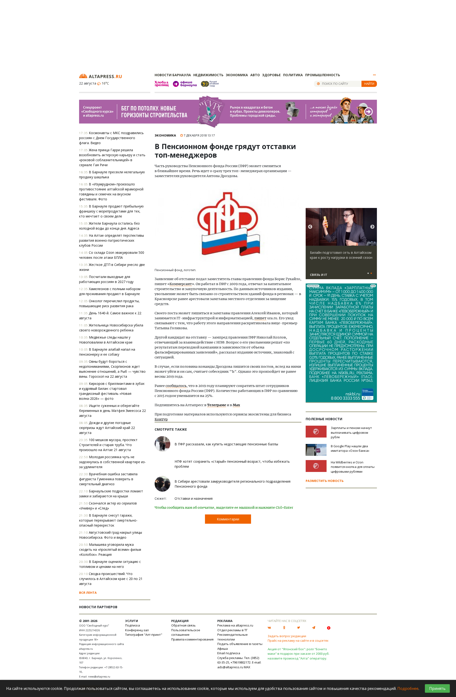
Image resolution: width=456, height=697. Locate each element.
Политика (293, 75)
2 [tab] (371, 273)
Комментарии (228, 519)
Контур (161, 419)
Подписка (132, 625)
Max (236, 405)
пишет (260, 318)
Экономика (237, 75)
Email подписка (228, 653)
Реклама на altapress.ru (235, 625)
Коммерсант (181, 284)
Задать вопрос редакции (287, 636)
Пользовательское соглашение (185, 632)
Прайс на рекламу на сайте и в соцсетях (298, 640)
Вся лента (88, 592)
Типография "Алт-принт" (143, 634)
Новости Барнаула (173, 75)
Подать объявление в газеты (239, 644)
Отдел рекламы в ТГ (232, 630)
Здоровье (271, 75)
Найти (369, 83)
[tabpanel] (341, 245)
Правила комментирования (192, 639)
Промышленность (322, 75)
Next (372, 227)
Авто (255, 75)
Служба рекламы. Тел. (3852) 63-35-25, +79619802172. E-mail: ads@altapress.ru (239, 662)
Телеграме (216, 405)
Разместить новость (325, 481)
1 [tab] (368, 273)
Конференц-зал (137, 630)
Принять (437, 688)
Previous (310, 227)
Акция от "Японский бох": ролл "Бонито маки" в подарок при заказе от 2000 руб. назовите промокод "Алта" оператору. (298, 653)
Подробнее (407, 688)
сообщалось (176, 386)
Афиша (222, 648)
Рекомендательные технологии (232, 636)
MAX (247, 667)
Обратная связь (183, 625)
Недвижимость (208, 75)
